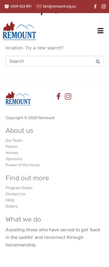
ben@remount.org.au (59, 6)
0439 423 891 (21, 6)
